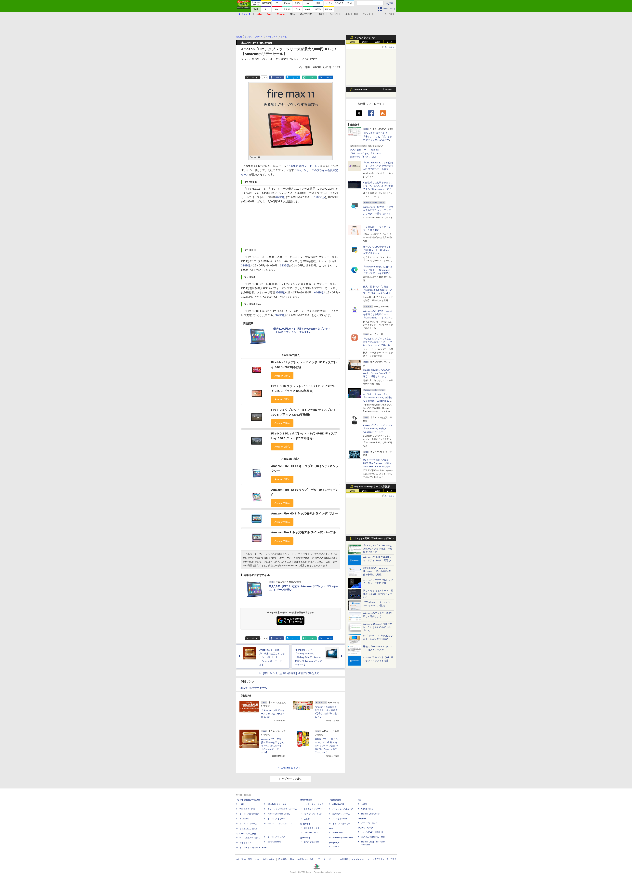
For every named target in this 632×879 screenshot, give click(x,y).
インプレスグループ (360, 859)
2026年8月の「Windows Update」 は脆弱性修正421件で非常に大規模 (377, 571)
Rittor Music (306, 800)
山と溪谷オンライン (312, 828)
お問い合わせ (269, 859)
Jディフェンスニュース (342, 809)
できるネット (245, 842)
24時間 (365, 42)
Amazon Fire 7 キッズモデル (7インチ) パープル (303, 532)
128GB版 (319, 197)
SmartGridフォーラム (276, 804)
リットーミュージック (313, 804)
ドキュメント (335, 14)
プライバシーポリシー (327, 859)
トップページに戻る (290, 778)
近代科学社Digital (311, 842)
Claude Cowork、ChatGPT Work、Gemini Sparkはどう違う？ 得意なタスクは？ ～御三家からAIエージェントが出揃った (378, 376)
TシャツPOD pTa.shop (372, 832)
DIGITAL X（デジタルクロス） (280, 824)
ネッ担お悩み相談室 (248, 828)
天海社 (364, 804)
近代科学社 (305, 838)
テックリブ (334, 842)
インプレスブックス (276, 837)
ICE (359, 800)
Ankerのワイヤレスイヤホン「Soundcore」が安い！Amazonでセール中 (377, 428)
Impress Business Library (278, 814)
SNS (347, 14)
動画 (356, 14)
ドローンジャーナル (248, 824)
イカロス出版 (335, 800)
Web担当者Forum (247, 809)
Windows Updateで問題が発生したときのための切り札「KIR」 (377, 627)
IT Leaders (244, 819)
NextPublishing (274, 842)
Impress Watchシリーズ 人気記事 (372, 486)
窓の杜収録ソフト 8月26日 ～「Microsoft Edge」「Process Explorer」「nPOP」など (367, 153)
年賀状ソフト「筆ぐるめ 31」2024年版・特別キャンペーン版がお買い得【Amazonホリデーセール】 (326, 746)
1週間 (377, 42)
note (311, 78)
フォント (367, 14)
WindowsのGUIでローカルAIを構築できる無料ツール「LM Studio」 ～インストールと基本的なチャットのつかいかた (378, 318)
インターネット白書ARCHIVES (253, 847)
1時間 (352, 42)
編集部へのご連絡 (305, 859)
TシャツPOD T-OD (313, 814)
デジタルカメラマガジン (250, 838)
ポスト (255, 78)
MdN (331, 828)
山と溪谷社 (305, 824)
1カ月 (389, 42)
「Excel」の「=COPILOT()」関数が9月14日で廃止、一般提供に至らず (378, 548)
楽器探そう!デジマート (314, 809)
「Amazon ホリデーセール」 (303, 166)
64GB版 (280, 197)
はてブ (295, 78)
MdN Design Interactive (342, 838)
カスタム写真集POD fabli (373, 837)
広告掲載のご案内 (286, 859)
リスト (264, 78)
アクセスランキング (364, 37)
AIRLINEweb (338, 804)
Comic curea (367, 809)
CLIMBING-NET (311, 833)
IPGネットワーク (365, 828)
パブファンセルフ (369, 823)
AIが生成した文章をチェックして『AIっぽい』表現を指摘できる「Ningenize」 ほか (378, 185)
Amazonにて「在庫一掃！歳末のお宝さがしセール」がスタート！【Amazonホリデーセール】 (272, 657)
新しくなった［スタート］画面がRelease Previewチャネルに (378, 593)
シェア (278, 78)
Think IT (243, 804)
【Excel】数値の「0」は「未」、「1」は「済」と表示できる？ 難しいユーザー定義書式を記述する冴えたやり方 (378, 140)
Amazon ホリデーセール (253, 687)
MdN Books (337, 833)
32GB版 (245, 265)
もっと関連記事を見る (288, 768)
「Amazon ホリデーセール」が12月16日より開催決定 (273, 713)
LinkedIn (328, 78)
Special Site (361, 89)
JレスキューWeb (339, 819)
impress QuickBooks (370, 814)
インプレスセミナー (276, 819)
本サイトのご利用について (248, 859)
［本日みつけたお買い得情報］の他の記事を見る (290, 673)
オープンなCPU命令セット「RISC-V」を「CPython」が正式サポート (377, 250)
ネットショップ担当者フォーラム (282, 809)
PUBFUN (362, 819)
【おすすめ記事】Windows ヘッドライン (374, 538)
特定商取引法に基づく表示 (384, 859)
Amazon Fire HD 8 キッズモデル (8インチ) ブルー (304, 513)
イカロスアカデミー (341, 824)
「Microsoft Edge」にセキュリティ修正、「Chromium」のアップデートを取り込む (378, 270)
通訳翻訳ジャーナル (341, 814)
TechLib (336, 847)
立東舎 (307, 819)
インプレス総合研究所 (249, 814)
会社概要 (344, 859)
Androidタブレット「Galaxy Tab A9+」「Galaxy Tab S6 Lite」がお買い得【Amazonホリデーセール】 (308, 657)
